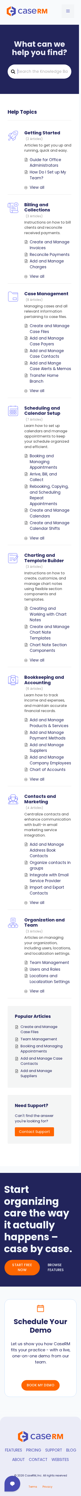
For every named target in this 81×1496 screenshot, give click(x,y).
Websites (60, 1459)
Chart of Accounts (47, 769)
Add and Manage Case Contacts (47, 353)
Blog (71, 1450)
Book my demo (40, 1385)
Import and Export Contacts (47, 890)
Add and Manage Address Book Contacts (47, 850)
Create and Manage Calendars (50, 513)
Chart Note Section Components (48, 647)
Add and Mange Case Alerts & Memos (50, 366)
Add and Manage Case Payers (47, 341)
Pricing (33, 1450)
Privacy (47, 1487)
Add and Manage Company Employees (50, 760)
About (18, 1459)
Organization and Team (44, 922)
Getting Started (42, 133)
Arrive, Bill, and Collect (43, 477)
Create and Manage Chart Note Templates (50, 632)
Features (13, 1450)
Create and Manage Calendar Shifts (50, 525)
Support (53, 1450)
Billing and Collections (37, 207)
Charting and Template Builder (44, 558)
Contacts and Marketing (40, 799)
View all (37, 187)
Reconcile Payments (50, 254)
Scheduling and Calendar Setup (42, 410)
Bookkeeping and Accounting (44, 680)
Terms (33, 1487)
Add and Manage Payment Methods (47, 735)
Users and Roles (45, 969)
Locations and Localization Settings (50, 978)
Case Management (46, 294)
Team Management (49, 962)
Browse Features (56, 1267)
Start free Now (22, 1267)
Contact (38, 1459)
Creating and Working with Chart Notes (48, 614)
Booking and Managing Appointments (43, 461)
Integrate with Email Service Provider (49, 877)
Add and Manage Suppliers (47, 747)
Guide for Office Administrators (45, 162)
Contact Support (34, 1131)
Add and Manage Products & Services (49, 722)
